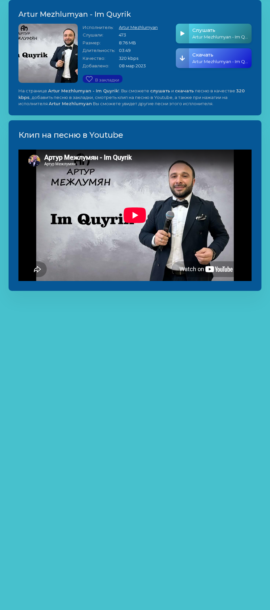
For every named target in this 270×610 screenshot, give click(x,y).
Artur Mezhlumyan (138, 27)
